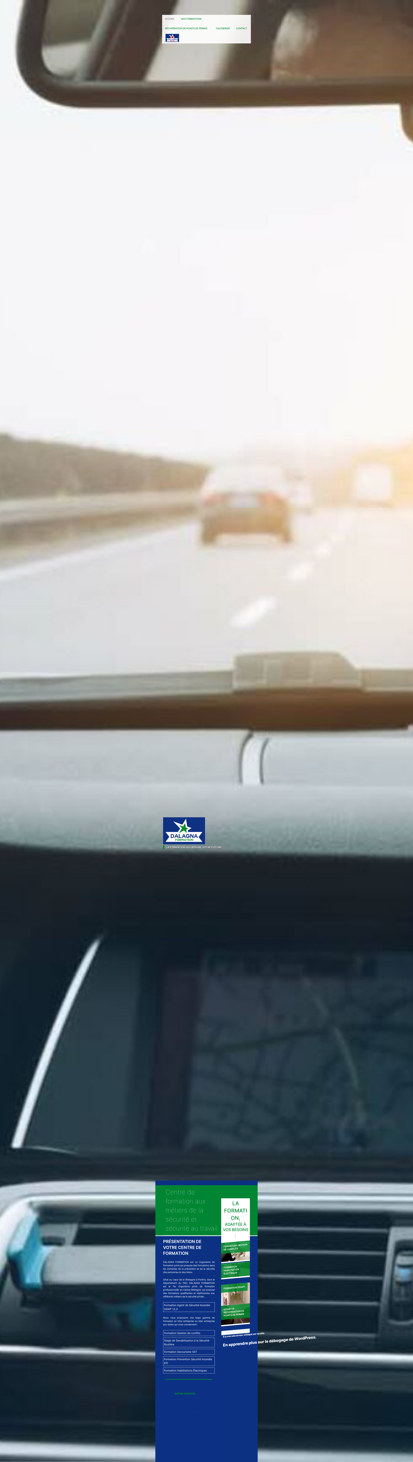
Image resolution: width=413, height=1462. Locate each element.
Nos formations (191, 18)
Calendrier (223, 28)
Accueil (170, 18)
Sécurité (170, 37)
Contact (241, 28)
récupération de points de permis (186, 28)
